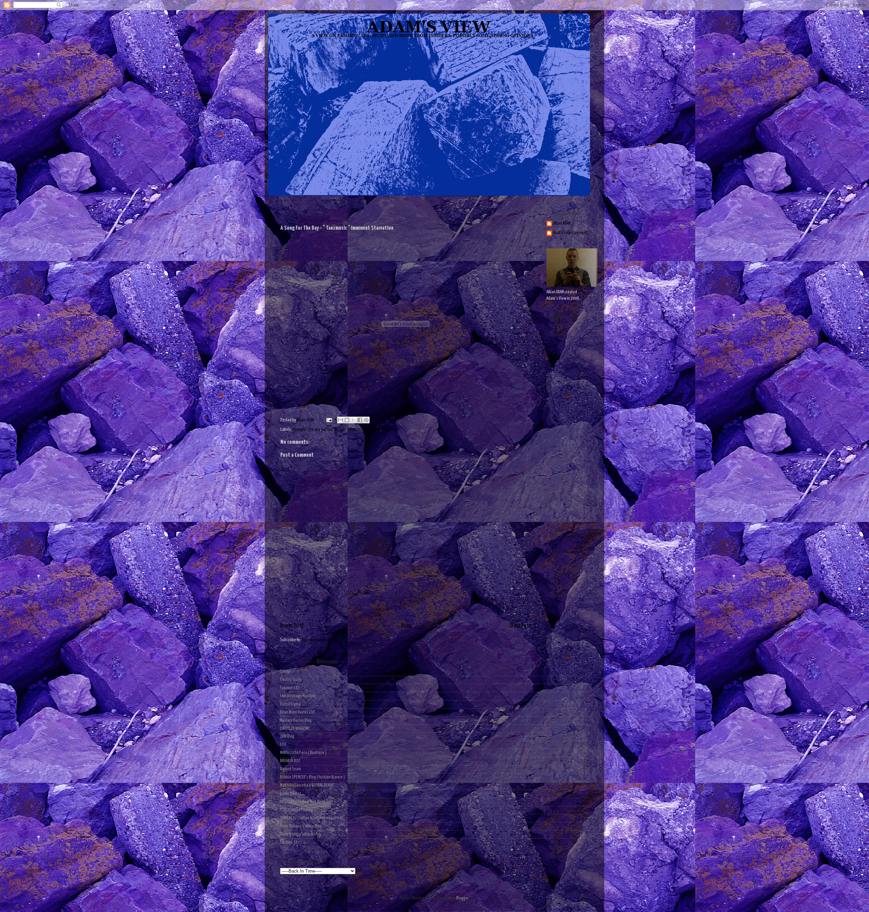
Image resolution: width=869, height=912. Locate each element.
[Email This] (340, 420)
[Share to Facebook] (359, 420)
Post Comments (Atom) (320, 640)
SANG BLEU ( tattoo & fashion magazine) (311, 818)
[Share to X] (353, 420)
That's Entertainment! (570, 233)
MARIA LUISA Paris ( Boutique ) (303, 753)
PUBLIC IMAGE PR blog (296, 810)
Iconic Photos (290, 793)
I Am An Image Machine (298, 696)
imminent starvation (363, 429)
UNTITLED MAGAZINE (295, 728)
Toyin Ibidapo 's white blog (301, 826)
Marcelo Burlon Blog (296, 720)
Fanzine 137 (289, 688)
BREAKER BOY (290, 761)
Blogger (462, 898)
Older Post (520, 626)
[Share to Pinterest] (366, 420)
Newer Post (292, 626)
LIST (283, 744)
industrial (389, 429)
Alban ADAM (562, 223)
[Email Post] (328, 420)
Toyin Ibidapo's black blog (300, 834)
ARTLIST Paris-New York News (303, 802)
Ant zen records (333, 429)
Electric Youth (290, 680)
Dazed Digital (290, 704)
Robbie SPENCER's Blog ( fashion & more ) (312, 777)
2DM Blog (287, 736)
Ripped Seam (290, 769)
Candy (285, 671)
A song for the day (306, 429)
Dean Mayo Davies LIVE (297, 712)
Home (406, 626)
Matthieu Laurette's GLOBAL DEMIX (306, 785)
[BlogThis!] (347, 420)
